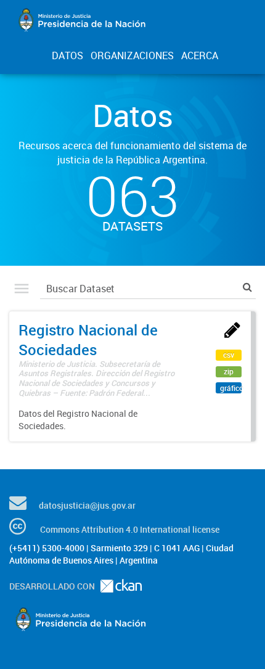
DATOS (67, 55)
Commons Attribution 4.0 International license (129, 529)
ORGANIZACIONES (132, 55)
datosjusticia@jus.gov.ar (87, 505)
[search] (247, 287)
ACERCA (199, 55)
